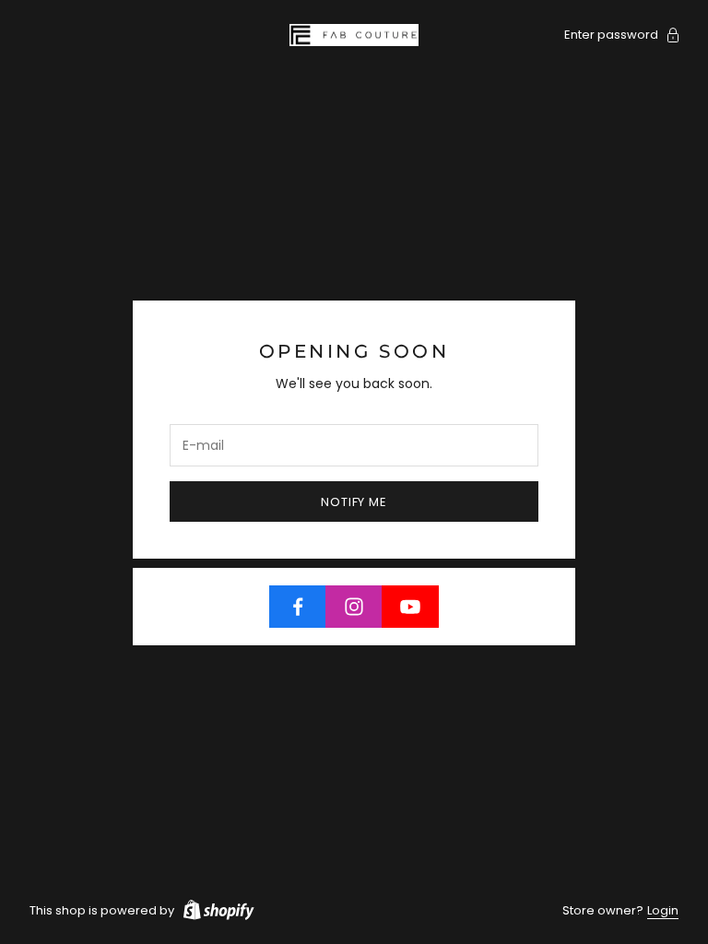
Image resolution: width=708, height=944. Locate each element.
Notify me (353, 502)
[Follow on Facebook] (297, 606)
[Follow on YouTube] (410, 606)
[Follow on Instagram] (354, 606)
